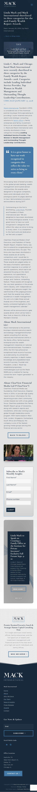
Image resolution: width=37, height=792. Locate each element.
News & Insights (9, 702)
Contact (6, 711)
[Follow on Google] (10, 744)
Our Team (7, 699)
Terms (24, 786)
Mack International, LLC (21, 784)
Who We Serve (18, 654)
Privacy (19, 786)
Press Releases (9, 705)
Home (6, 691)
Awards (6, 708)
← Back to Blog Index (12, 36)
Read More (18, 589)
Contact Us (12, 773)
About (6, 693)
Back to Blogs (18, 435)
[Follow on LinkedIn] (6, 744)
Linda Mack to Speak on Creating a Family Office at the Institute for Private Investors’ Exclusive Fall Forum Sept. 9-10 (18, 547)
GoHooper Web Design (24, 789)
